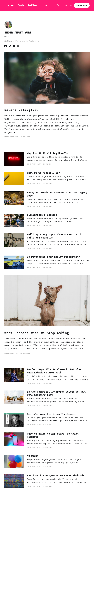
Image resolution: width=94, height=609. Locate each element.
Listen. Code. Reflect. (22, 5)
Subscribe (81, 5)
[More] (46, 5)
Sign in (67, 5)
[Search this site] (58, 5)
